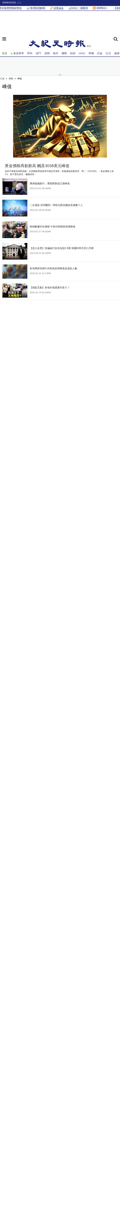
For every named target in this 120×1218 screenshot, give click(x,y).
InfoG (82, 53)
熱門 (38, 53)
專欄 (91, 53)
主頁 (2, 78)
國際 (64, 53)
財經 (72, 53)
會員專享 (18, 53)
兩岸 (55, 53)
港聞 (47, 53)
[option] (60, 126)
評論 (99, 53)
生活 (108, 53)
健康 (117, 53)
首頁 (4, 53)
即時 (29, 53)
